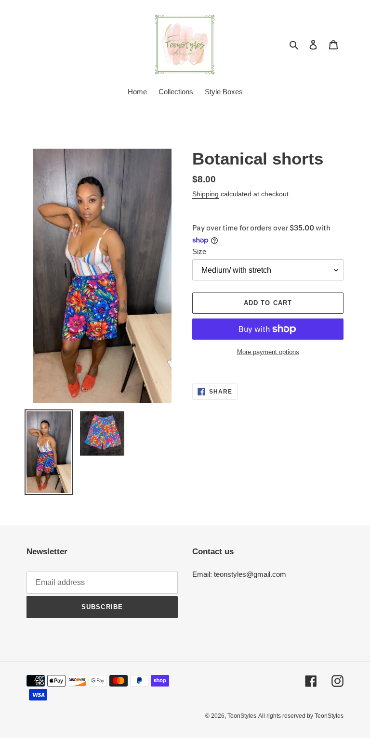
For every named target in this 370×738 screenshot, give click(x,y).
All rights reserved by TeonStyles (301, 716)
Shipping (205, 194)
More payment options (268, 352)
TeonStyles (241, 716)
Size (199, 251)
